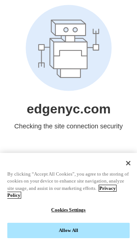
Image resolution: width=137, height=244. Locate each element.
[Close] (128, 163)
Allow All (68, 230)
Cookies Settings (68, 210)
